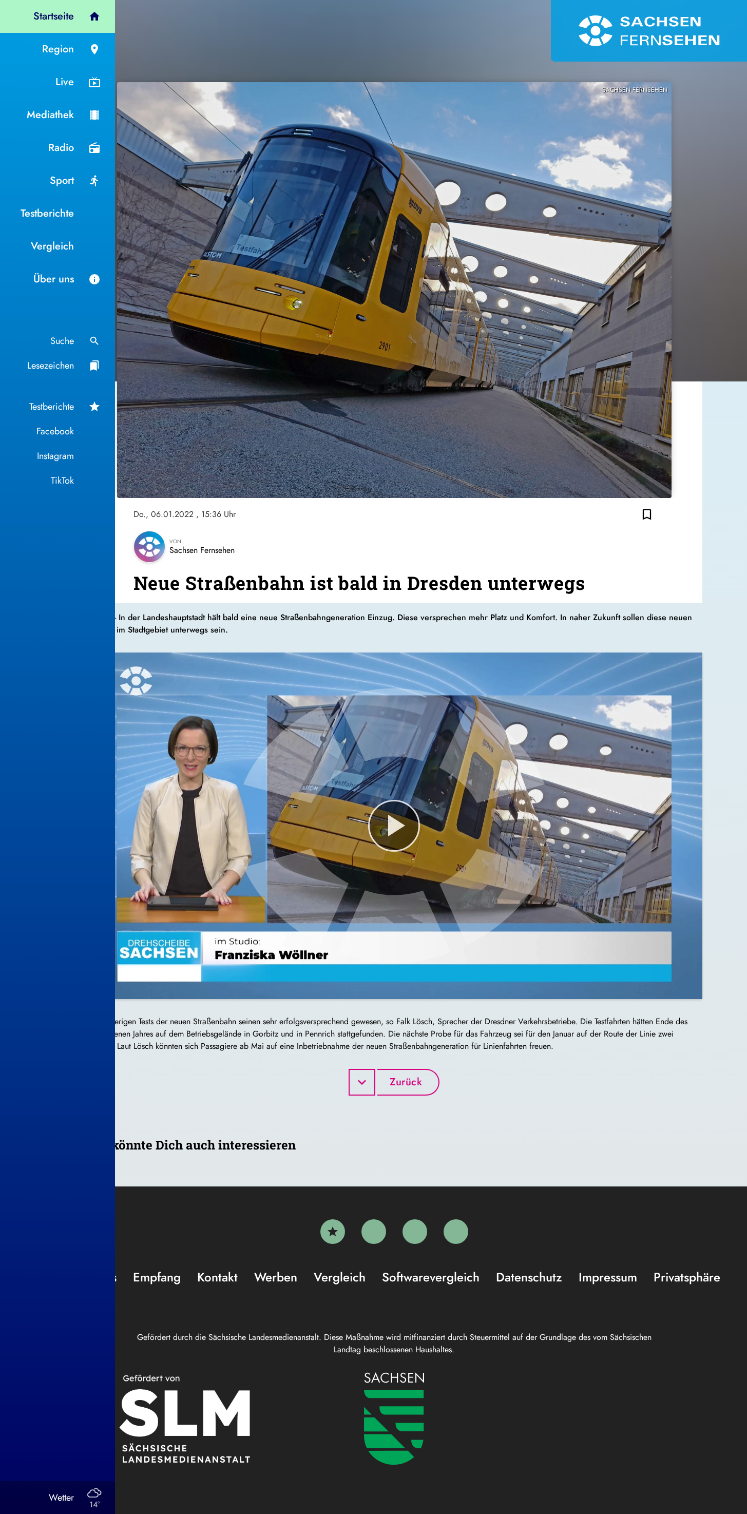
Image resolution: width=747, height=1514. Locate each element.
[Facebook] (373, 1231)
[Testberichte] (332, 1231)
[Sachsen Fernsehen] (649, 31)
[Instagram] (415, 1231)
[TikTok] (456, 1231)
